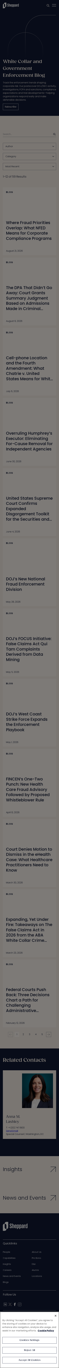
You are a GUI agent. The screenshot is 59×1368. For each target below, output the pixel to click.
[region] (29, 1340)
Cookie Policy (46, 1330)
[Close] (55, 1316)
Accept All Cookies (29, 1360)
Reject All (29, 1350)
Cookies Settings (30, 1340)
